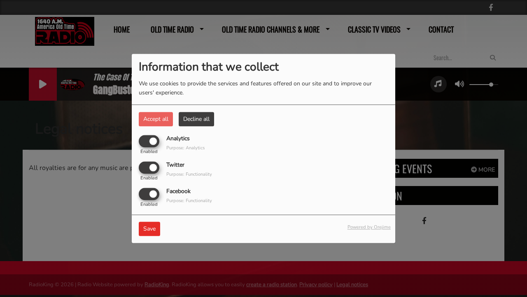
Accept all (155, 119)
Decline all (196, 119)
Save (149, 229)
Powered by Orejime (369, 227)
